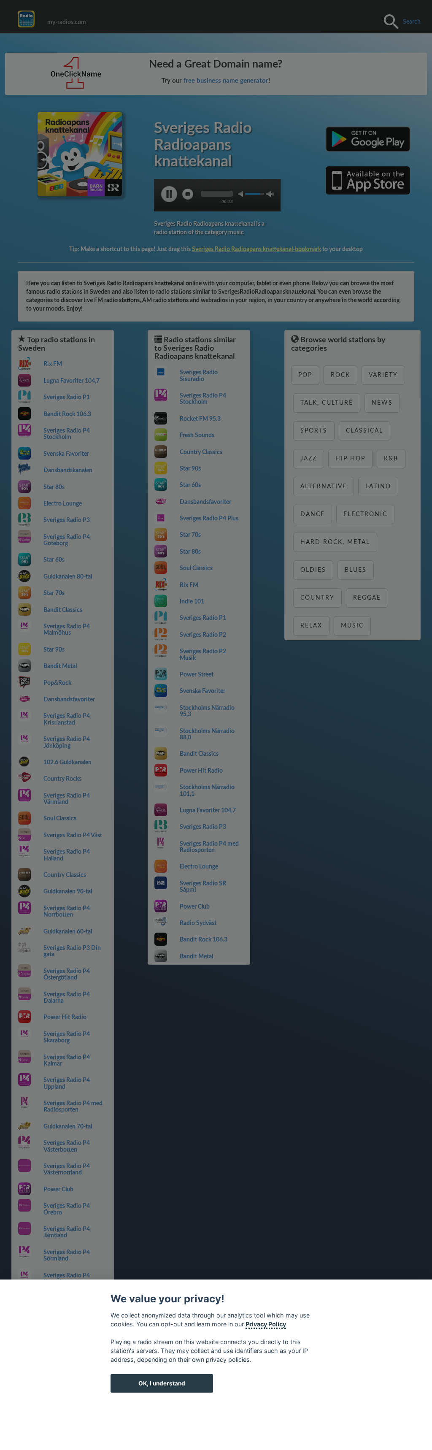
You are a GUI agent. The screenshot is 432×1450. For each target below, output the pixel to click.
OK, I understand (161, 1383)
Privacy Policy (266, 1324)
